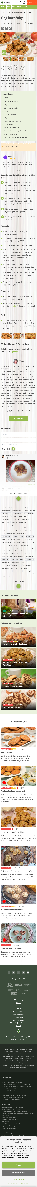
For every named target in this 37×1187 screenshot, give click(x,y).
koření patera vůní (22, 507)
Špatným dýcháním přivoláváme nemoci (12, 1090)
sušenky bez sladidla (16, 539)
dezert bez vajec (5, 562)
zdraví (24, 539)
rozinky (24, 562)
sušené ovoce (14, 559)
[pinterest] (10, 28)
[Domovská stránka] (5, 2)
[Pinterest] (18, 972)
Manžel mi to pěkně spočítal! (9, 1128)
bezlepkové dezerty (19, 556)
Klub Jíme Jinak (18, 1017)
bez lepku (14, 516)
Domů (3, 12)
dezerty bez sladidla (17, 530)
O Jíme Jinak (18, 1008)
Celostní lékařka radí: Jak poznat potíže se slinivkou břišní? (16, 1084)
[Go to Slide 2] (14, 59)
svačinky (30, 539)
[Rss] (23, 972)
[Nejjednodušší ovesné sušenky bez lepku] (18, 856)
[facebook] (6, 28)
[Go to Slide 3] (22, 59)
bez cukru (14, 522)
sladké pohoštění (27, 565)
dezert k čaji (27, 571)
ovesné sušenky (5, 573)
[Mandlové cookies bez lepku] (18, 894)
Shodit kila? (31, 2)
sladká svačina (5, 525)
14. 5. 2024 (17, 488)
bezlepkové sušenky (6, 542)
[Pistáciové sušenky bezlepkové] (18, 776)
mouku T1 (14, 306)
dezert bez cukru (11, 533)
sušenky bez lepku (13, 545)
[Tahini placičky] (18, 737)
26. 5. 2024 (15, 455)
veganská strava (15, 573)
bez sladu (15, 550)
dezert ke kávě (5, 548)
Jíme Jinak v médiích (18, 1011)
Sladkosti (28, 12)
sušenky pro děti (30, 536)
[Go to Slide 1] (7, 59)
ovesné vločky (14, 548)
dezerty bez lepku (6, 553)
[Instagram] (13, 972)
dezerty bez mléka (16, 565)
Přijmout (18, 1165)
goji (26, 550)
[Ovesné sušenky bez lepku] (18, 933)
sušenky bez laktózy (17, 510)
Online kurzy (18, 1005)
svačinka (22, 548)
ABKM (21, 559)
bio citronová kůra (16, 553)
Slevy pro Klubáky (18, 1020)
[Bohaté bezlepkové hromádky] (18, 817)
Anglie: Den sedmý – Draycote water (11, 1126)
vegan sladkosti (5, 568)
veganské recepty (6, 519)
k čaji (25, 530)
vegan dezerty (27, 553)
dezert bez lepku (30, 548)
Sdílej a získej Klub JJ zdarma (18, 1023)
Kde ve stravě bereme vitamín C (10, 1117)
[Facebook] (9, 972)
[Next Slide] (35, 44)
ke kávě (23, 525)
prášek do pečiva (6, 565)
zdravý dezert (14, 568)
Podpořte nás (5, 1121)
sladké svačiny (24, 519)
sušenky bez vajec (6, 576)
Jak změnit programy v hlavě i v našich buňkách (14, 1123)
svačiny (32, 542)
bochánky (32, 573)
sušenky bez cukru (29, 559)
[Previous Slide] (2, 44)
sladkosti (26, 510)
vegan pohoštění (6, 522)
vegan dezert (24, 573)
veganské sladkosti (6, 536)
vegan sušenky (24, 545)
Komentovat (31, 484)
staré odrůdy (25, 542)
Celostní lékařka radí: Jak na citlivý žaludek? (12, 1097)
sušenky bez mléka (6, 550)
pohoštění (24, 527)
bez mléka (4, 507)
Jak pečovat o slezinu (7, 1080)
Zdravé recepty (12, 12)
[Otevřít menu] (35, 7)
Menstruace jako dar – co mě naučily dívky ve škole (14, 1095)
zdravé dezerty (12, 507)
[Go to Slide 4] (30, 59)
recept (18, 527)
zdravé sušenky (21, 533)
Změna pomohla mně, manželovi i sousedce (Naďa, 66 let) (16, 1093)
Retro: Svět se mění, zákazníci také (10, 1119)
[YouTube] (28, 972)
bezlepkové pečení (6, 513)
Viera (21, 361)
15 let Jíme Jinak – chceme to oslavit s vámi (13, 1082)
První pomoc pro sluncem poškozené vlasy (12, 1099)
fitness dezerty (5, 559)
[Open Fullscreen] (35, 33)
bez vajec (32, 510)
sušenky (22, 536)
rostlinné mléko (23, 522)
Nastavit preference (18, 1172)
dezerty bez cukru (6, 530)
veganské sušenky (15, 525)
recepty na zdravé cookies (8, 527)
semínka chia (15, 519)
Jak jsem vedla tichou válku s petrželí (11, 1109)
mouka (3, 533)
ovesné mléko (23, 568)
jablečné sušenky (6, 516)
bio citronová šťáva (17, 513)
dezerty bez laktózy (6, 571)
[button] (18, 44)
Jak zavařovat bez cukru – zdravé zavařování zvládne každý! (16, 1086)
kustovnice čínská (17, 571)
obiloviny (31, 530)
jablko (3, 556)
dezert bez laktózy (16, 562)
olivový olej (4, 545)
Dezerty (21, 12)
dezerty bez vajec (28, 513)
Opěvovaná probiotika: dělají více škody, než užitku (14, 1111)
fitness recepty (5, 539)
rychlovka (15, 536)
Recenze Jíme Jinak (18, 1014)
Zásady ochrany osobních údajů (18, 1184)
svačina (21, 550)
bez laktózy (9, 556)
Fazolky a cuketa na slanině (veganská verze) (13, 1135)
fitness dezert (17, 542)
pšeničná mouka (23, 516)
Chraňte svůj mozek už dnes (9, 1088)
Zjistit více (15, 352)
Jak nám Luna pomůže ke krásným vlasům (12, 1107)
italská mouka (29, 556)
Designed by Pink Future (18, 1039)
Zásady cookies (18, 1179)
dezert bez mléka (6, 510)
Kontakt (18, 1026)
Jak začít (18, 1003)
